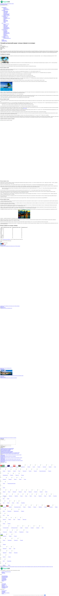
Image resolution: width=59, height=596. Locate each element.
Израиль (4, 491)
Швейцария (4, 552)
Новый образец (6, 20)
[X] (1, 243)
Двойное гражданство (7, 15)
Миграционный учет (6, 9)
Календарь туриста (2, 245)
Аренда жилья (4, 583)
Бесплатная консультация (3, 4)
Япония (9, 565)
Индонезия (14, 491)
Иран (25, 491)
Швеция (10, 552)
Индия (9, 491)
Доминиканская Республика (11, 483)
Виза (2, 23)
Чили (14, 548)
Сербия (21, 527)
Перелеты (5, 34)
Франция (21, 540)
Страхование (5, 31)
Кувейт (8, 498)
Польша (19, 519)
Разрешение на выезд (6, 32)
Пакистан (4, 519)
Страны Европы (6, 11)
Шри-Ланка (15, 552)
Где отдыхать (5, 30)
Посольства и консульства (7, 38)
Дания (4, 483)
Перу (14, 519)
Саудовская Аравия (6, 527)
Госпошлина (5, 17)
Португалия (24, 519)
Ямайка (4, 565)
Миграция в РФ (4, 7)
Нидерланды (9, 511)
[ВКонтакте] (0, 243)
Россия (4, 523)
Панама (9, 519)
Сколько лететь (6, 35)
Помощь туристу (4, 29)
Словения (37, 527)
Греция (20, 479)
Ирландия (30, 491)
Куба (4, 498)
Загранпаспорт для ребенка (5, 592)
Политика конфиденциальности (6, 571)
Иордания (20, 491)
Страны (5, 22)
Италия (46, 491)
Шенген (5, 24)
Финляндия (16, 540)
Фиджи (4, 540)
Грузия (25, 479)
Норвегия (22, 511)
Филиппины (10, 540)
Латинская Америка (6, 14)
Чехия (10, 548)
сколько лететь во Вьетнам (6, 239)
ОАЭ (4, 515)
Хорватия (4, 544)
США (42, 527)
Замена (4, 19)
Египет (4, 487)
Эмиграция (3, 10)
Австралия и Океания (7, 28)
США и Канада (6, 12)
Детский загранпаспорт (7, 18)
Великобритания (5, 475)
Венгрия (11, 475)
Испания (41, 491)
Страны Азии (5, 26)
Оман (8, 515)
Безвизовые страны (6, 37)
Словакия (32, 527)
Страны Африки (4, 578)
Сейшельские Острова (14, 527)
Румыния (9, 523)
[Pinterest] (3, 243)
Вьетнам (22, 475)
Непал (4, 511)
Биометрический (6, 16)
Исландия (35, 491)
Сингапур (26, 527)
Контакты (3, 572)
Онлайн (5, 21)
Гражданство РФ (6, 8)
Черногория (4, 548)
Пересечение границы (7, 33)
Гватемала (4, 479)
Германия (10, 479)
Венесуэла (17, 475)
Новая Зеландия (16, 511)
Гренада (15, 479)
